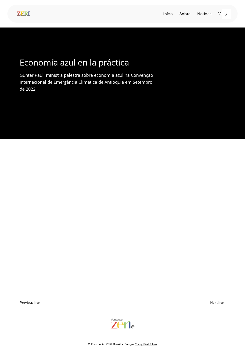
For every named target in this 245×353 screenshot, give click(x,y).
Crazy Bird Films (146, 344)
